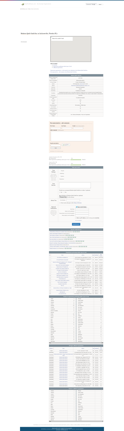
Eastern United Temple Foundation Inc (56, 233)
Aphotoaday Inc (62, 292)
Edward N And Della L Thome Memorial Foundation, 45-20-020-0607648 (62, 243)
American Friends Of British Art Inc (62, 290)
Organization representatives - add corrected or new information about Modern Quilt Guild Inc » (69, 70)
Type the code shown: (54, 143)
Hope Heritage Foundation (54, 235)
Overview (55, 65)
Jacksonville (82, 83)
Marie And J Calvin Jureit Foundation (62, 265)
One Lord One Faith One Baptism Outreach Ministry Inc (59, 241)
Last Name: (63, 126)
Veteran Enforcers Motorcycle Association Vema (58, 231)
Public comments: (57, 130)
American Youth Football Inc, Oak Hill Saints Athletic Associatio (61, 246)
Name (62, 255)
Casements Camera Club (62, 283)
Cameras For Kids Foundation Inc (62, 273)
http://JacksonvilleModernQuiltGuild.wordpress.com (80, 85)
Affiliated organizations (58, 67)
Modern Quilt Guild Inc (63, 350)
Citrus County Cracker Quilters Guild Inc (62, 280)
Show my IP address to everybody (88, 218)
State (93, 255)
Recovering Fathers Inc (54, 239)
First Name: (52, 126)
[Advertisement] (62, 21)
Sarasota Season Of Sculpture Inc (62, 266)
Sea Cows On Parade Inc (62, 271)
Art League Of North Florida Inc (62, 270)
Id (49, 255)
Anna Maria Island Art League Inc (62, 277)
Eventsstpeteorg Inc (62, 278)
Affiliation (51, 348)
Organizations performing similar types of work (62, 66)
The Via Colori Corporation (62, 282)
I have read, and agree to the (71, 203)
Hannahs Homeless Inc (54, 248)
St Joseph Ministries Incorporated (62, 259)
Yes (61, 192)
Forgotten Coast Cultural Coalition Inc (62, 268)
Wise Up (62, 285)
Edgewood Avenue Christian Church (56, 244)
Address (83, 255)
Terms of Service (78, 203)
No (65, 192)
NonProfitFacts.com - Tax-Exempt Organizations (38, 4)
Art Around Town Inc (62, 293)
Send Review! (76, 224)
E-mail (78, 126)
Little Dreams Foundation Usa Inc (62, 275)
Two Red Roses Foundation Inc (62, 257)
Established (96, 255)
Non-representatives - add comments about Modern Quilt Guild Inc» (63, 72)
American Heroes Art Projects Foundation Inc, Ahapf (62, 287)
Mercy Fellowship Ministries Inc (55, 237)
